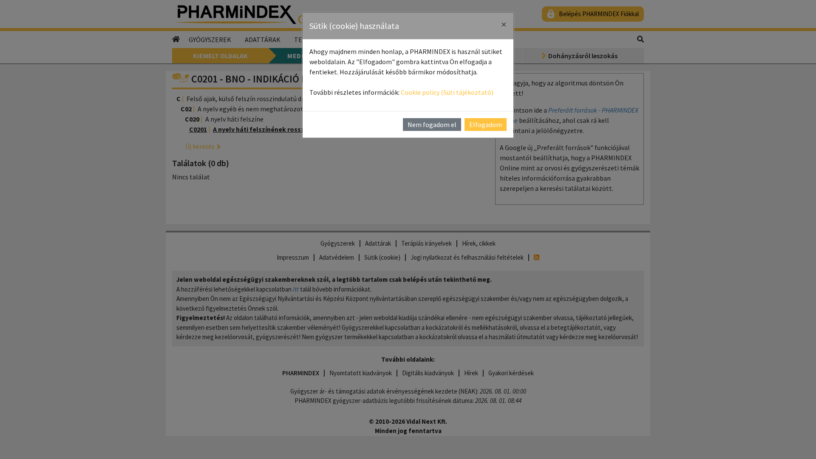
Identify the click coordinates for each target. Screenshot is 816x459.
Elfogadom (485, 124)
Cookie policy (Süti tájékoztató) (447, 92)
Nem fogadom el (432, 124)
